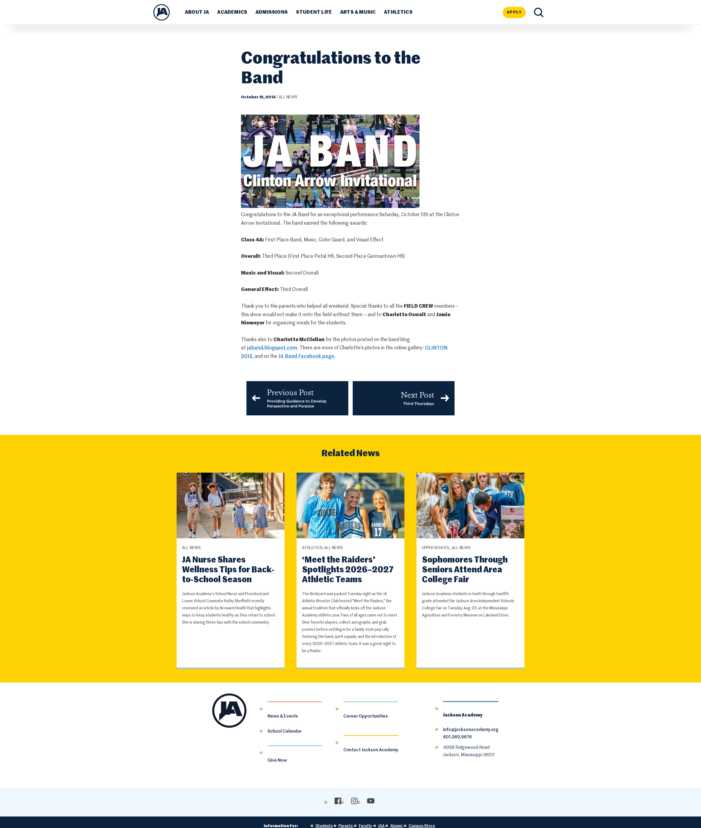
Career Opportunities (365, 716)
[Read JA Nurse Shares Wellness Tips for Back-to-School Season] (231, 506)
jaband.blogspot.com (272, 348)
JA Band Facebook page (306, 356)
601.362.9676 (457, 737)
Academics (232, 12)
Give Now (277, 760)
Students (324, 826)
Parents (345, 826)
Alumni (396, 826)
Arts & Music (358, 12)
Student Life (314, 12)
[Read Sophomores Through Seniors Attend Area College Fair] (470, 506)
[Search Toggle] (539, 12)
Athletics (398, 12)
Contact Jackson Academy (370, 750)
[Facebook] (337, 801)
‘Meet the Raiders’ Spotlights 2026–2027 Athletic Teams (347, 570)
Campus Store (422, 826)
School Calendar (285, 731)
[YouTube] (370, 801)
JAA (381, 826)
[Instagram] (354, 801)
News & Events (283, 716)
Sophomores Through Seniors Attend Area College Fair (465, 570)
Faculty (365, 826)
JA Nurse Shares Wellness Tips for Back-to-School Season (228, 570)
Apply (514, 12)
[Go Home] (161, 12)
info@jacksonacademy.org (470, 730)
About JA (197, 12)
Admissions (271, 12)
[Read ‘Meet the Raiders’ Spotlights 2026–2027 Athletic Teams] (350, 506)
